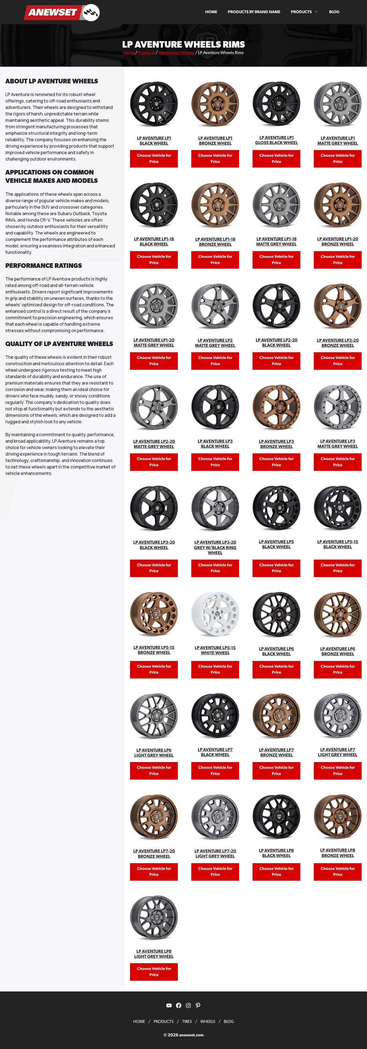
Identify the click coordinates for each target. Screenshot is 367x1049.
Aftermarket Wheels (176, 53)
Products (301, 12)
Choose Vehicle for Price (154, 159)
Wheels (207, 1022)
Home (211, 12)
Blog (334, 12)
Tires (187, 1022)
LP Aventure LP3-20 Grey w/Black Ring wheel (215, 547)
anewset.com (191, 1035)
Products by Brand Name (254, 12)
